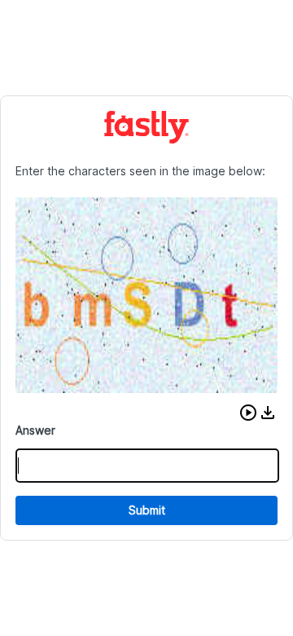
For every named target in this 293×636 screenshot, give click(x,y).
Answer (35, 430)
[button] (248, 412)
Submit (147, 510)
